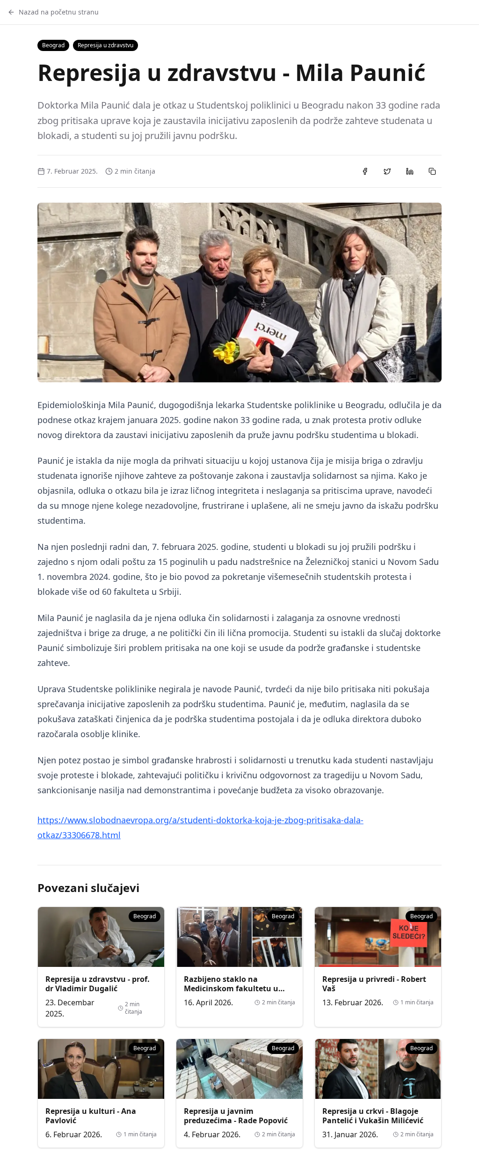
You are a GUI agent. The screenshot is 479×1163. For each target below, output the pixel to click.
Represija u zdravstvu (105, 45)
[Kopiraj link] (432, 171)
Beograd (53, 45)
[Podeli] (365, 171)
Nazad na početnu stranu (59, 11)
